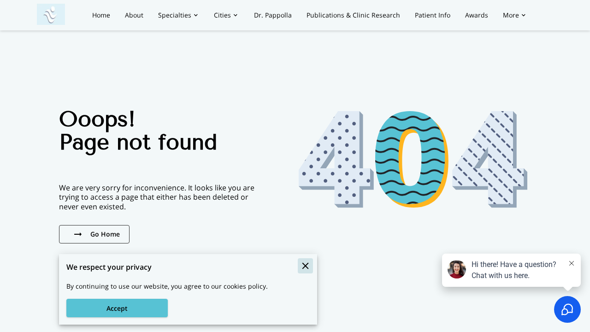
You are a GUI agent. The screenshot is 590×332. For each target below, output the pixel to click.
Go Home (105, 234)
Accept (117, 308)
